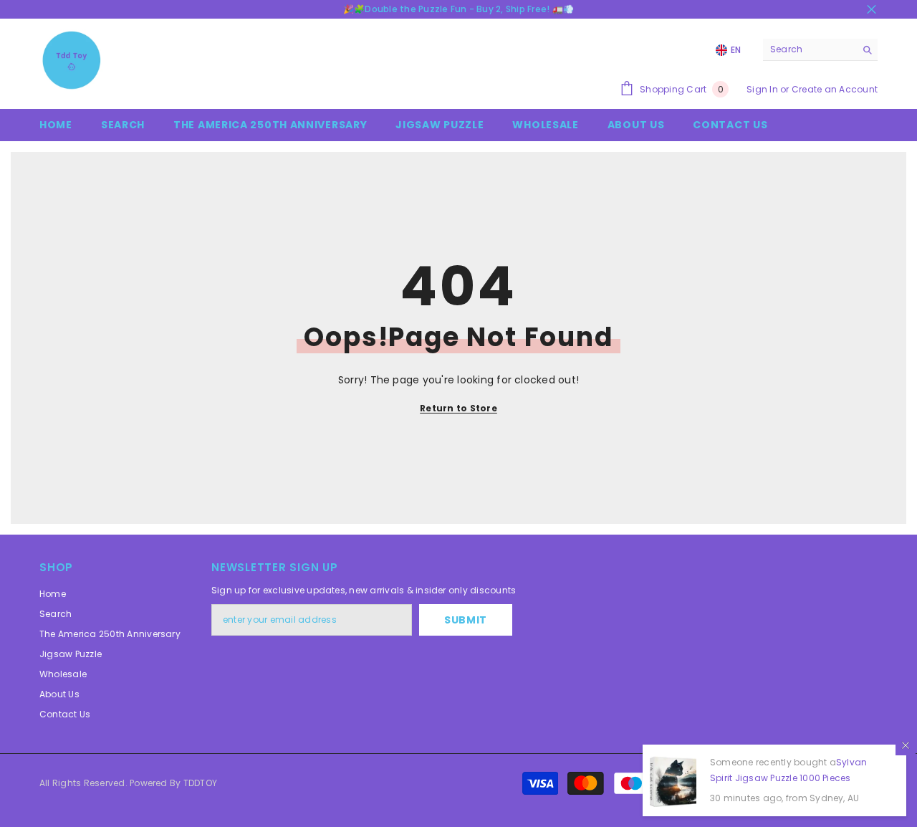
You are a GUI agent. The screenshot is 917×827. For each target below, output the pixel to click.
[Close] (906, 745)
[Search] (820, 50)
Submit (465, 620)
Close (871, 10)
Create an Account (835, 89)
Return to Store (458, 408)
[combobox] (809, 49)
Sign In (762, 89)
